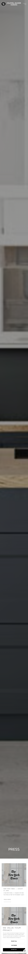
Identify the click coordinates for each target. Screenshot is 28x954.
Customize (14, 945)
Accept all (14, 949)
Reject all (14, 941)
